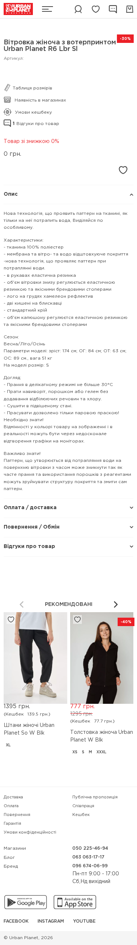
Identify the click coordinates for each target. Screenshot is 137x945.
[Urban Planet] (18, 9)
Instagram (51, 921)
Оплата (11, 806)
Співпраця (83, 806)
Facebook (16, 921)
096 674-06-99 (90, 866)
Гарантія (12, 824)
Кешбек (81, 815)
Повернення (17, 815)
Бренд (11, 866)
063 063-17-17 (88, 857)
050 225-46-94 (90, 848)
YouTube (84, 921)
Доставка (13, 797)
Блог (9, 858)
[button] (116, 604)
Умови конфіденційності (30, 832)
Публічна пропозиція (95, 797)
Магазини (15, 848)
